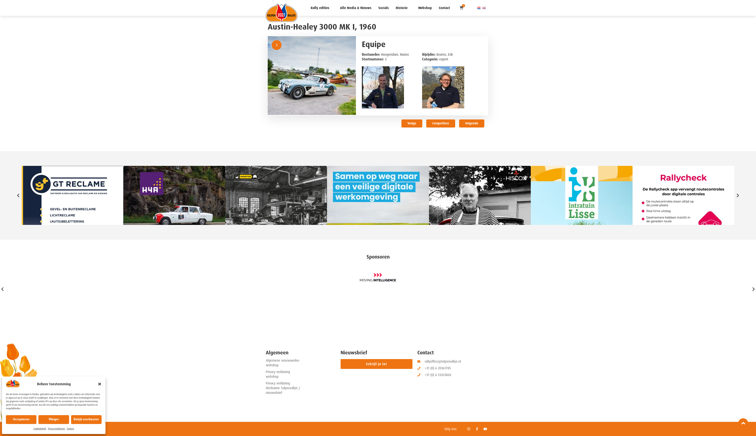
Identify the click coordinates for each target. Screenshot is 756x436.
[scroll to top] (743, 423)
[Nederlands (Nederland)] (478, 8)
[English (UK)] (483, 8)
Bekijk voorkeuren (86, 419)
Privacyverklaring (56, 428)
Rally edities (320, 8)
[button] (100, 384)
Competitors (440, 123)
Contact (70, 428)
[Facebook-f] (477, 429)
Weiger (54, 419)
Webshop (425, 8)
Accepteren (21, 419)
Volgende (471, 123)
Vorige (412, 123)
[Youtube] (485, 429)
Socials (383, 8)
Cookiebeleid (39, 428)
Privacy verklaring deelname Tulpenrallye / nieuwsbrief (283, 388)
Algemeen (277, 352)
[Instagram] (469, 429)
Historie (402, 8)
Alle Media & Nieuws (356, 8)
